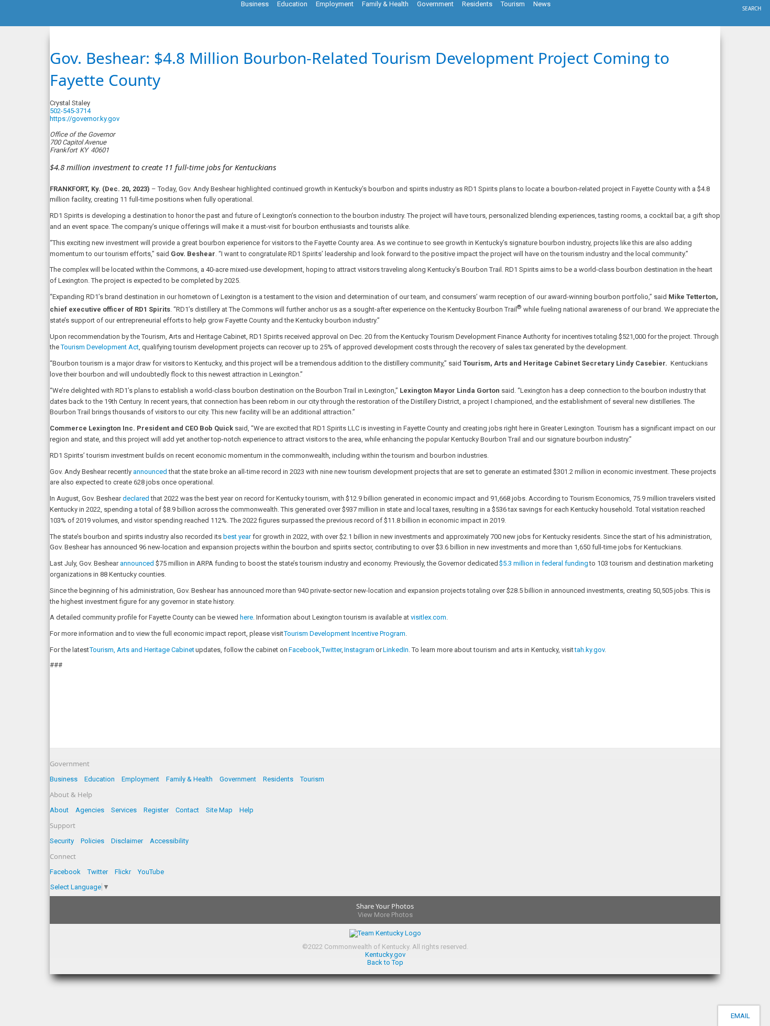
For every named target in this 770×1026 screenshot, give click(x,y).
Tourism (312, 779)
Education (99, 779)
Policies (92, 841)
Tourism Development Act (100, 347)
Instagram (359, 650)
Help (246, 810)
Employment (140, 779)
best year (237, 536)
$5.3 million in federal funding (543, 563)
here (246, 617)
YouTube (151, 872)
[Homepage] (49, 23)
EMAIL (739, 1016)
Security (62, 841)
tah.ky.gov (589, 650)
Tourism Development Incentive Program (344, 633)
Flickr (123, 872)
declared (136, 498)
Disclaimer (127, 841)
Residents (278, 779)
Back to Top (385, 962)
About (59, 810)
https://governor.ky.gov (84, 119)
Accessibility (169, 841)
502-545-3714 (70, 111)
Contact (187, 810)
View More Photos (385, 915)
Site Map (219, 810)
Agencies (89, 810)
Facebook (304, 650)
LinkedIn (396, 650)
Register (156, 810)
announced (150, 472)
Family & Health (189, 779)
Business (64, 779)
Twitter (332, 650)
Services (124, 810)
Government (237, 779)
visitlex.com (428, 617)
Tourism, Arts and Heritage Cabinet (142, 650)
